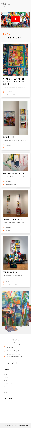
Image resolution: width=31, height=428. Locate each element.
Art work (5, 411)
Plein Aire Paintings (8, 383)
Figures (5, 392)
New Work (6, 408)
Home (5, 402)
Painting (5, 374)
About (5, 405)
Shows (5, 414)
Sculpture (6, 377)
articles (5, 417)
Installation (6, 380)
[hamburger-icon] (28, 4)
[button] (15, 19)
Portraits (6, 389)
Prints (5, 386)
